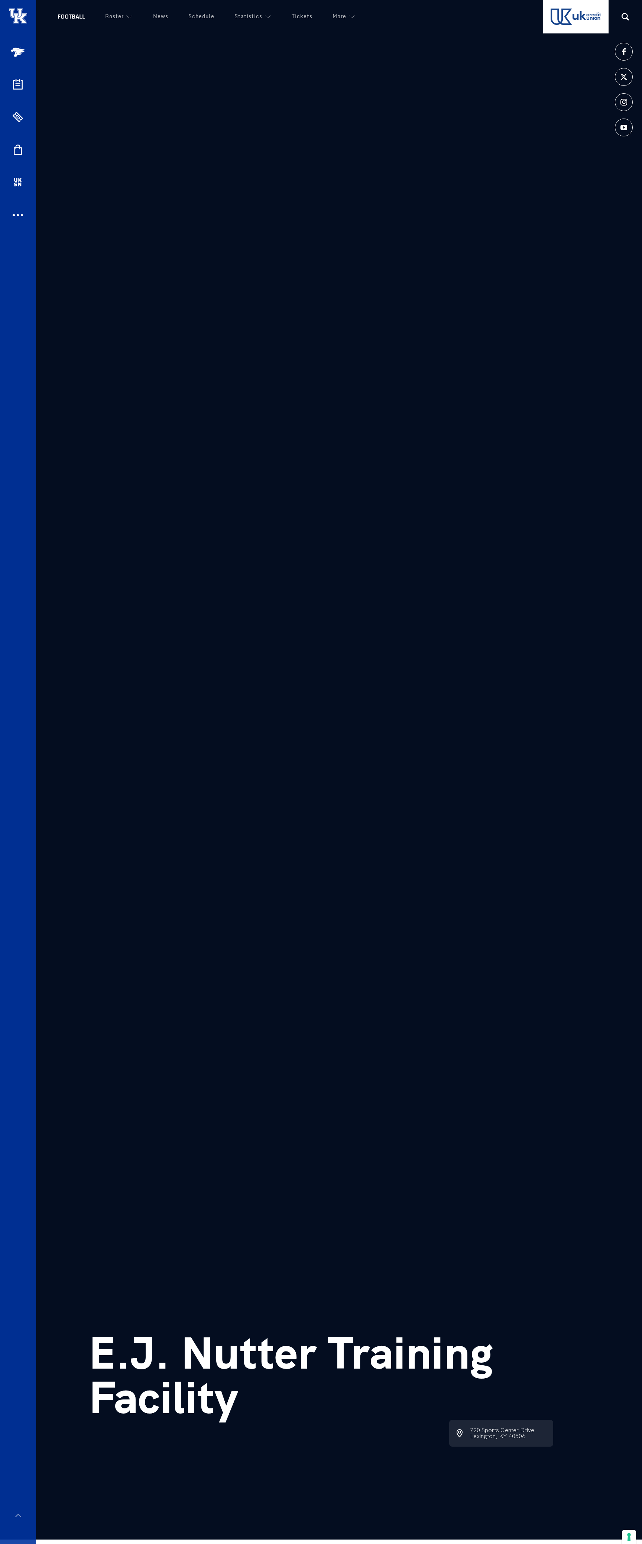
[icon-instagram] (624, 102)
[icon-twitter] (624, 77)
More (339, 16)
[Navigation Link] (18, 52)
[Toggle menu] (18, 1515)
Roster (114, 16)
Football (71, 16)
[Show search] (625, 16)
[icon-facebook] (624, 52)
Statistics (248, 16)
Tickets (302, 16)
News (160, 16)
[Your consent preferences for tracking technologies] (629, 1537)
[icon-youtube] (624, 127)
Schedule (201, 16)
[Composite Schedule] (18, 84)
